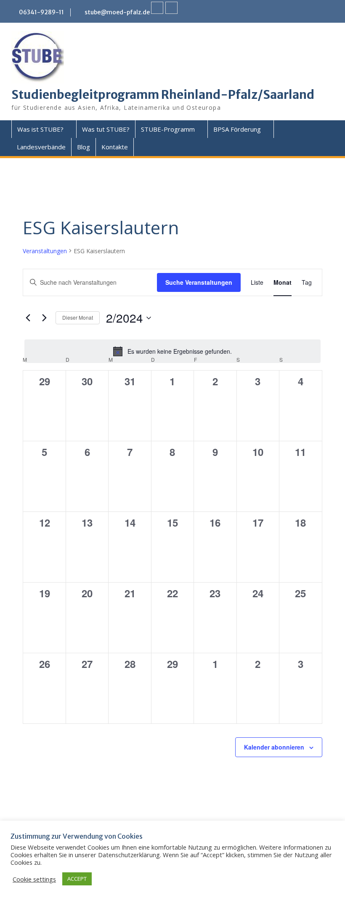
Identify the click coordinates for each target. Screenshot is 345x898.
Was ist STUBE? (40, 129)
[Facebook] (157, 8)
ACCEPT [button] (77, 878)
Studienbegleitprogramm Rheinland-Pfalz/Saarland (162, 94)
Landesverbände (41, 147)
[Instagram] (171, 8)
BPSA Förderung (237, 129)
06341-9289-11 (41, 12)
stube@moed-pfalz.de (117, 12)
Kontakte (114, 147)
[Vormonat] (28, 318)
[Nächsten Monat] (44, 318)
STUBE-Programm (168, 129)
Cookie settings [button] (34, 879)
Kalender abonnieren (274, 747)
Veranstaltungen (45, 251)
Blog (83, 147)
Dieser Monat (77, 317)
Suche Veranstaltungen (198, 282)
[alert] (172, 351)
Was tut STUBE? (106, 129)
